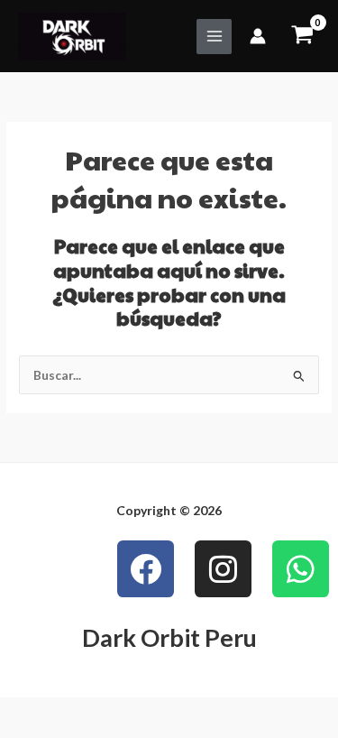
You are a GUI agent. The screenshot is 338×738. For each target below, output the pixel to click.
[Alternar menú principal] (214, 36)
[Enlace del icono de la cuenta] (258, 36)
